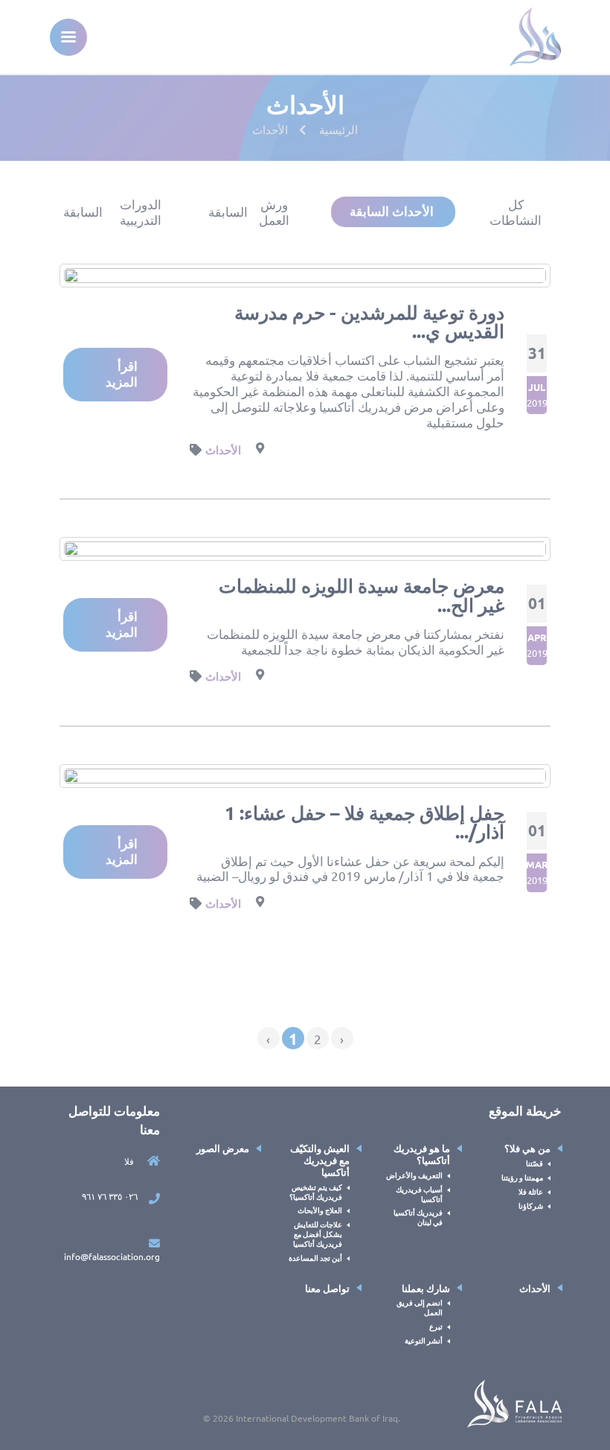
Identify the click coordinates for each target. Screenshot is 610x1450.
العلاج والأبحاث (320, 1209)
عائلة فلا (530, 1191)
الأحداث (223, 449)
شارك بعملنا (426, 1288)
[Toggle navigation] (68, 37)
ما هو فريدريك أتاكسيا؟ (422, 1154)
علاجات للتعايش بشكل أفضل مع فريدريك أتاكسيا (317, 1233)
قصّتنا (534, 1162)
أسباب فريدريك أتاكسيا (419, 1193)
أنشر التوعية (424, 1340)
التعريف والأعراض (414, 1174)
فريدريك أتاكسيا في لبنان (418, 1216)
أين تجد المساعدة (315, 1257)
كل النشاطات (515, 212)
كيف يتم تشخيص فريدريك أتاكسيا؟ (315, 1191)
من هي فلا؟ (527, 1148)
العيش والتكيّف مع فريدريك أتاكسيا (320, 1160)
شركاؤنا (530, 1205)
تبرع (436, 1326)
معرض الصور (222, 1148)
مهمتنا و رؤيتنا (522, 1177)
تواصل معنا (327, 1288)
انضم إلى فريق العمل (419, 1307)
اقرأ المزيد (122, 373)
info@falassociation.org (112, 1256)
